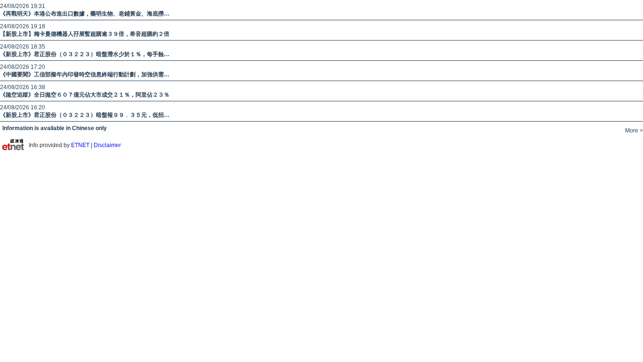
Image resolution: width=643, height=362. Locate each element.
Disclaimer (107, 145)
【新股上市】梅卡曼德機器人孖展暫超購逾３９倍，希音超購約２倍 (84, 34)
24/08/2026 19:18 (22, 26)
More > (634, 130)
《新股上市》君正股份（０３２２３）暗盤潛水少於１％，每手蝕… (84, 54)
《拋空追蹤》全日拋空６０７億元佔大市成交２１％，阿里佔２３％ (84, 94)
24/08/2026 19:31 (22, 6)
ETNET (81, 145)
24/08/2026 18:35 (22, 46)
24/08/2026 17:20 (22, 67)
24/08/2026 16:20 (22, 107)
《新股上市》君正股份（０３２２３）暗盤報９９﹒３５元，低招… (84, 115)
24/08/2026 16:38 (22, 87)
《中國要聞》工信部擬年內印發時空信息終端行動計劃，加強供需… (84, 74)
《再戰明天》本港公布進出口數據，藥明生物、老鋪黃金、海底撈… (84, 13)
